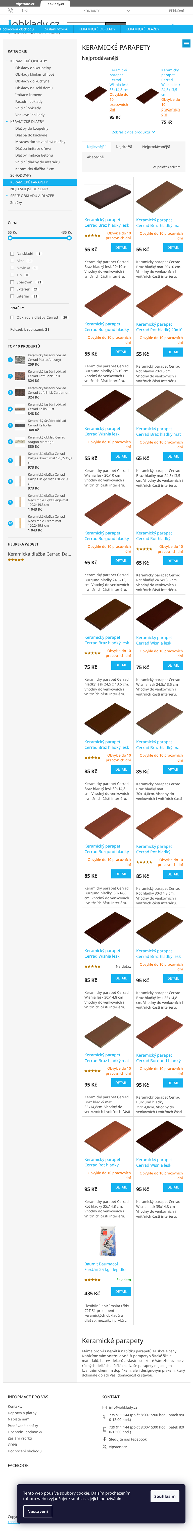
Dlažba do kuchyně (31, 135)
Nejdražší (124, 146)
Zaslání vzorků (20, 1438)
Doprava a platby (22, 1412)
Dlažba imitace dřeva (33, 148)
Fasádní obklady (28, 101)
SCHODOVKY (20, 175)
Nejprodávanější (156, 146)
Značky (16, 202)
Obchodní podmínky (25, 1431)
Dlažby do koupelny (31, 128)
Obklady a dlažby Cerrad (42, 317)
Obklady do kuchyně (32, 81)
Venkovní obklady (29, 114)
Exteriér (27, 289)
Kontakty (91, 11)
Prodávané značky (23, 1425)
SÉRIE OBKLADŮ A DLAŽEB (32, 195)
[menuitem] (56, 29)
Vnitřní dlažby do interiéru (37, 162)
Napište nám (18, 1419)
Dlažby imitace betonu (34, 155)
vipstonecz (118, 1446)
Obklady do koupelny (33, 67)
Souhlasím (165, 1496)
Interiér (27, 296)
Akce (23, 260)
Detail (121, 247)
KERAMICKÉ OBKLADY (28, 61)
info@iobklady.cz (123, 1407)
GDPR (12, 1444)
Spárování (29, 282)
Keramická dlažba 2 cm (34, 168)
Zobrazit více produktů (131, 132)
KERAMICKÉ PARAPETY (29, 182)
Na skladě (28, 253)
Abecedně (95, 157)
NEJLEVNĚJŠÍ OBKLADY (29, 188)
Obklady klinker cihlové (34, 74)
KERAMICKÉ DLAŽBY (27, 121)
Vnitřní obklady (28, 108)
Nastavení (37, 1511)
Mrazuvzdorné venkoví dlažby (40, 141)
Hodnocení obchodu (25, 1451)
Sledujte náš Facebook (128, 1439)
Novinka (26, 267)
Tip (22, 274)
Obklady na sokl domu (34, 87)
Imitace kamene (28, 94)
